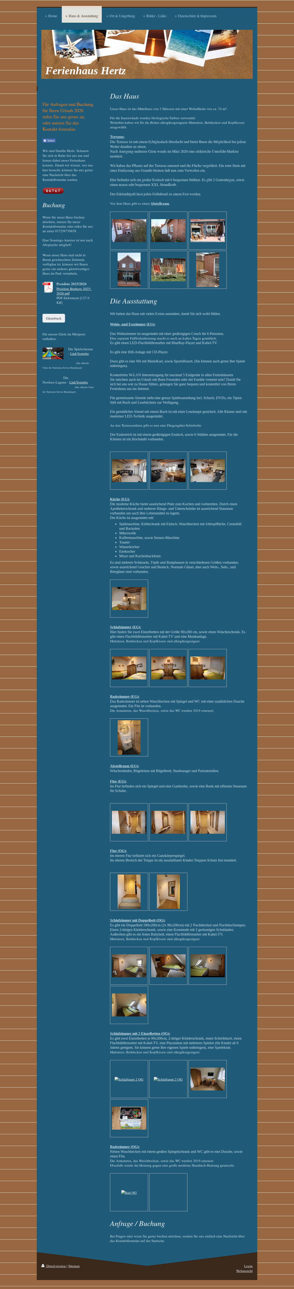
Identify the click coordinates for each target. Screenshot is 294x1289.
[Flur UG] (129, 822)
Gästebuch (53, 318)
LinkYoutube (79, 353)
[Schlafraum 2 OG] (129, 1079)
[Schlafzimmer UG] (129, 668)
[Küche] (129, 598)
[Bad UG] (129, 737)
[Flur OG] (129, 892)
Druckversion (56, 1266)
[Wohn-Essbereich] (168, 470)
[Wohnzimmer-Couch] (129, 470)
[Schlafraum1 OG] (129, 965)
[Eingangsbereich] (129, 230)
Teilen (50, 140)
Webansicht (244, 1270)
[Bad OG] (129, 1192)
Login (248, 1266)
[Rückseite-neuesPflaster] (129, 270)
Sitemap (74, 1266)
